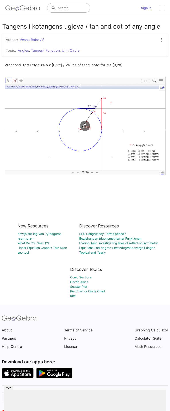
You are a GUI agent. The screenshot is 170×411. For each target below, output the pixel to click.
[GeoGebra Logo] (22, 8)
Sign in (146, 8)
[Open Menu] (162, 8)
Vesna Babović (32, 39)
